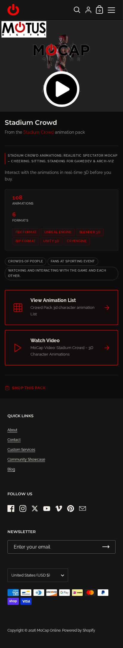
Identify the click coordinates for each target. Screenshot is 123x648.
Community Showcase (26, 459)
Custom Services (21, 450)
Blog (11, 469)
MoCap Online (49, 630)
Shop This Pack (29, 388)
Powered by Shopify (78, 630)
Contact (14, 440)
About (12, 430)
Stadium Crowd (38, 132)
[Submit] (106, 547)
